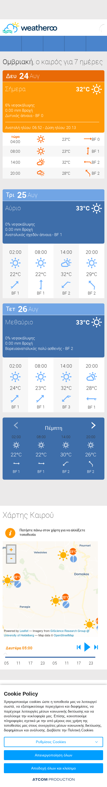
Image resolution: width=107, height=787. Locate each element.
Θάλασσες (75, 43)
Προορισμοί (53, 43)
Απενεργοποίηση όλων (53, 755)
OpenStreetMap (64, 635)
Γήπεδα (32, 43)
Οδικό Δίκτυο (96, 43)
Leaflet (24, 631)
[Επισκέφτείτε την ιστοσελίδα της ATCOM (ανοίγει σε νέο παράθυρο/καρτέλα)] (53, 779)
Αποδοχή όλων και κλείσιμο (53, 768)
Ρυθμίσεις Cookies (51, 742)
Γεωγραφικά (10, 43)
